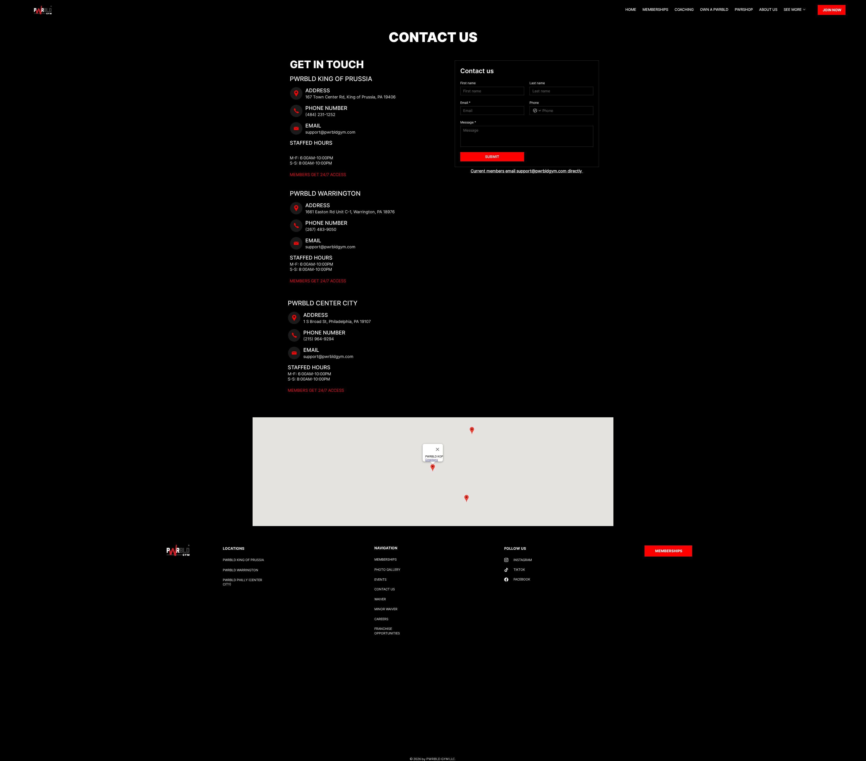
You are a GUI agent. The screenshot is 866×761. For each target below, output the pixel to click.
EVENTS (380, 579)
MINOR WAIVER (385, 609)
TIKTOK (519, 569)
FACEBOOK (522, 579)
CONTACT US (384, 589)
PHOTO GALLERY (387, 569)
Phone (534, 102)
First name (468, 83)
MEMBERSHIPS (385, 559)
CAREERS (381, 619)
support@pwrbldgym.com (330, 132)
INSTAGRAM (523, 560)
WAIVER (380, 599)
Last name (537, 83)
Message (468, 122)
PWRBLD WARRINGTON (240, 570)
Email (465, 102)
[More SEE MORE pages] (804, 9)
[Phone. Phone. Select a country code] (536, 110)
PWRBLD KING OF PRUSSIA (243, 560)
